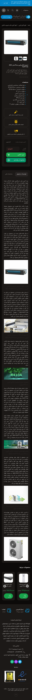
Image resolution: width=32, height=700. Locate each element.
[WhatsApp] (12, 661)
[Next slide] (4, 586)
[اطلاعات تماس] (17, 10)
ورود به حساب (6, 17)
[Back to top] (16, 695)
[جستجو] (13, 10)
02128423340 (19, 652)
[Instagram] (16, 661)
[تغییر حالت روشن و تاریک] (4, 10)
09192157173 (10, 652)
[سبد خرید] (8, 10)
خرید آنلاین (24, 596)
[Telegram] (20, 661)
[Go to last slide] (27, 586)
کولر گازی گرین (22, 25)
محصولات (25, 10)
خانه (29, 25)
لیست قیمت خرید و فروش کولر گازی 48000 (16, 73)
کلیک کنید (5, 3)
